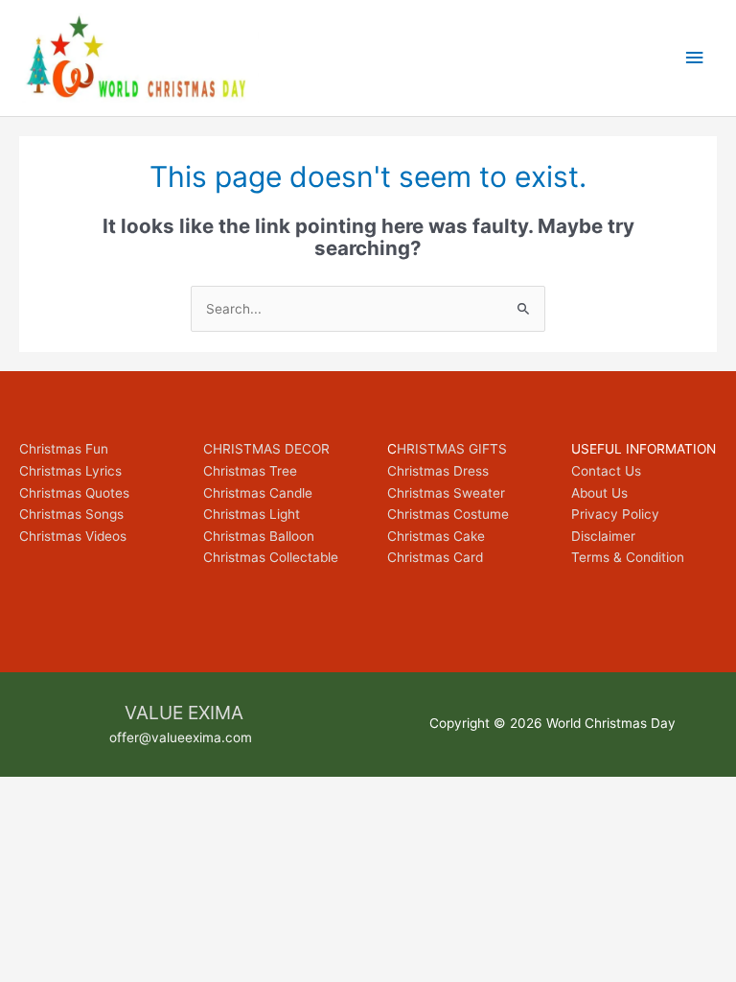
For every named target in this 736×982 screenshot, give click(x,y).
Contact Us (606, 471)
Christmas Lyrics (70, 471)
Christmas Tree (250, 471)
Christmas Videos (72, 536)
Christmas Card (435, 557)
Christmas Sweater (446, 493)
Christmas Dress (438, 471)
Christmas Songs (71, 514)
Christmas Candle (257, 493)
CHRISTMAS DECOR (266, 448)
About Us (599, 493)
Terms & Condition (627, 557)
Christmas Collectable (270, 557)
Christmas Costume (448, 514)
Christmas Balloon (258, 536)
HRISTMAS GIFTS (452, 448)
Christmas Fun (63, 448)
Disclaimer (603, 536)
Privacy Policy (615, 514)
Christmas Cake (436, 536)
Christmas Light (251, 514)
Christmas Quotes (74, 493)
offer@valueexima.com (180, 737)
